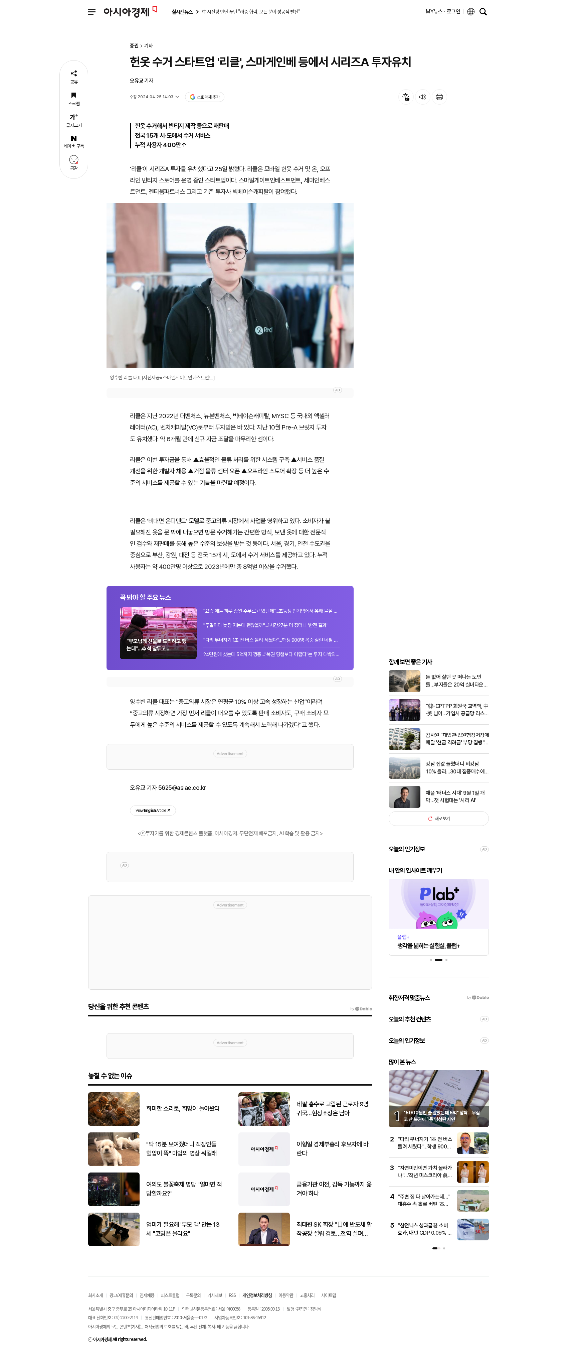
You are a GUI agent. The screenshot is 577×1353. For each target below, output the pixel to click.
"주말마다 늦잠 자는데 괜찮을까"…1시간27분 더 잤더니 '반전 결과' (265, 625)
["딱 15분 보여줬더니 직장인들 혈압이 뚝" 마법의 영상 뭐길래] (114, 1164)
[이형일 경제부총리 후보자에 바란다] (264, 1164)
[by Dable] (361, 1009)
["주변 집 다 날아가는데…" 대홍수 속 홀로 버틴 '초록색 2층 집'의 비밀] (473, 1210)
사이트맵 (328, 1295)
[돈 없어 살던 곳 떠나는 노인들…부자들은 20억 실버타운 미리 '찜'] (404, 690)
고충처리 (307, 1295)
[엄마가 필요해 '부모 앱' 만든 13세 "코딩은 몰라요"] (114, 1244)
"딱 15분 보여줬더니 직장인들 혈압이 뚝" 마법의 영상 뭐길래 (181, 1148)
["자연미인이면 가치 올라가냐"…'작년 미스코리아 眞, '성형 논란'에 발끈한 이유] (473, 1181)
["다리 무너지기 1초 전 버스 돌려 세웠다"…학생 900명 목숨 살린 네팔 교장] (473, 1152)
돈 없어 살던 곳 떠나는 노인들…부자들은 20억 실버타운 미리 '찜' (455, 681)
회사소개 (95, 1295)
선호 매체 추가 (208, 97)
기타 (148, 45)
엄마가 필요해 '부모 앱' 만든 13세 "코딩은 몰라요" (182, 1229)
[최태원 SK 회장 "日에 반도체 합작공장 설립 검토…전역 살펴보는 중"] (264, 1244)
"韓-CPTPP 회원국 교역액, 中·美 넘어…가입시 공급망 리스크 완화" (457, 710)
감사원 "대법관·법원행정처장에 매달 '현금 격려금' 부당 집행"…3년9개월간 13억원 (457, 739)
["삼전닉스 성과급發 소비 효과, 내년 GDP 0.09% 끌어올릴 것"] (473, 1238)
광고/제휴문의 (121, 1295)
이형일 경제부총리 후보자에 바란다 (332, 1148)
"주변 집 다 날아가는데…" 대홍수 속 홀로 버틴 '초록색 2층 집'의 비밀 (424, 1204)
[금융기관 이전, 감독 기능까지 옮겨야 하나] (264, 1204)
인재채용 (147, 1295)
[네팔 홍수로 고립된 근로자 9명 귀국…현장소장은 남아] (264, 1124)
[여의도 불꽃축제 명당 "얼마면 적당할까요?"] (114, 1204)
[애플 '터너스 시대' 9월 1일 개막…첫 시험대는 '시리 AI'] (404, 806)
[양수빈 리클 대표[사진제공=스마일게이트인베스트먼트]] (230, 285)
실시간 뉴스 (182, 11)
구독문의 (193, 1295)
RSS (232, 1295)
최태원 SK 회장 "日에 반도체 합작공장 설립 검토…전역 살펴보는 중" (334, 1229)
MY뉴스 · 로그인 (443, 11)
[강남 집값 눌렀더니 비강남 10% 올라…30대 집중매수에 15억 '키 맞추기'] (404, 777)
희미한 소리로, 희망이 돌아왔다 (183, 1108)
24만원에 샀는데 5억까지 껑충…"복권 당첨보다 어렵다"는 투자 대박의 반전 (271, 654)
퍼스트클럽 (170, 1295)
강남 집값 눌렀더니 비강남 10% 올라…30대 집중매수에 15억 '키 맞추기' (455, 768)
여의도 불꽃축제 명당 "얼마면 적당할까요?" (184, 1189)
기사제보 (214, 1295)
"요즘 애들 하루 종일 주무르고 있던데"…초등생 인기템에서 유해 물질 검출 (271, 611)
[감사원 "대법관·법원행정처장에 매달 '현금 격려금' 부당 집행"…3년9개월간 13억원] (404, 748)
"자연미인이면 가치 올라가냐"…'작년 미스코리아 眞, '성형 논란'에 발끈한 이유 (425, 1175)
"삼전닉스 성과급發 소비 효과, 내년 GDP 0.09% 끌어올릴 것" (425, 1233)
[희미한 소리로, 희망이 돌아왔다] (114, 1124)
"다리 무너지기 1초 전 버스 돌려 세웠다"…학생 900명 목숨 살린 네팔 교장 (271, 640)
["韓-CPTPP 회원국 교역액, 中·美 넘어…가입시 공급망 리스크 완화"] (404, 719)
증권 (134, 45)
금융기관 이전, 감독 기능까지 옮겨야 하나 (334, 1189)
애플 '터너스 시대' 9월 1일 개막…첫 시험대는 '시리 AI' (455, 797)
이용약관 (285, 1295)
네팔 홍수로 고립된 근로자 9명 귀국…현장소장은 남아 (333, 1108)
